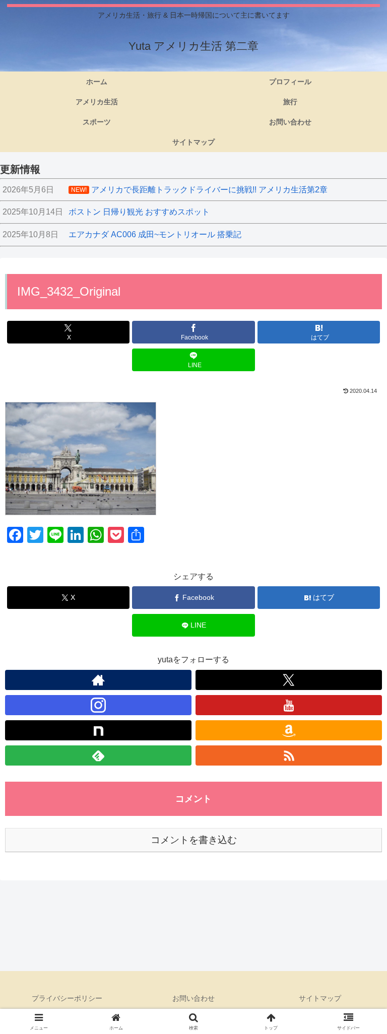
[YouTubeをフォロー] (289, 705)
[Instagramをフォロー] (98, 705)
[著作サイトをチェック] (98, 680)
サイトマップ (320, 998)
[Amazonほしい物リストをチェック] (289, 730)
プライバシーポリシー (67, 998)
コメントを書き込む (194, 840)
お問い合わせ (193, 998)
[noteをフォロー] (98, 730)
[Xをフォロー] (289, 680)
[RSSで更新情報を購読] (289, 755)
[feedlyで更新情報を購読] (98, 755)
